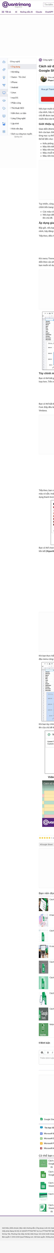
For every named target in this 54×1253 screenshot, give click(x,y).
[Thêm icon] (42, 1052)
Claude (39, 12)
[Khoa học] (4, 131)
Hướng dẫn (31, 1228)
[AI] (4, 62)
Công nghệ (47, 60)
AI (16, 12)
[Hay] (47, 838)
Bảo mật (23, 1228)
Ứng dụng (39, 1228)
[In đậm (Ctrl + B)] (48, 1052)
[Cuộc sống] (4, 124)
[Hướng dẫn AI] (4, 77)
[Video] (4, 116)
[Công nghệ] (4, 93)
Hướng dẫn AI (26, 12)
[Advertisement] (18, 154)
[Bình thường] (45, 838)
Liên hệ (47, 1228)
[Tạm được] (42, 838)
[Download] (4, 108)
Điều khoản (14, 1228)
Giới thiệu (5, 1228)
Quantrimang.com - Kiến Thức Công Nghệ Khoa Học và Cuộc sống (18, 4)
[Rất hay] (49, 838)
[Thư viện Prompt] (4, 69)
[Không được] (40, 838)
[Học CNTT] (4, 100)
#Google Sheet (46, 844)
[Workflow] (4, 85)
